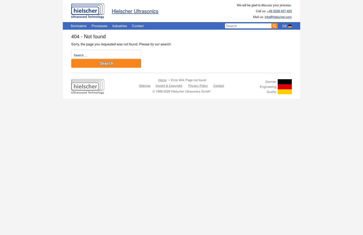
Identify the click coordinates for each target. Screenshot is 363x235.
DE (284, 26)
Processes (99, 25)
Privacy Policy (198, 85)
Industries (119, 25)
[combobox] (248, 25)
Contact (137, 25)
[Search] (274, 26)
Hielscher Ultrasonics (135, 11)
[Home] (87, 10)
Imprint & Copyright (169, 85)
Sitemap (144, 85)
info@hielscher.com (278, 17)
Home (162, 80)
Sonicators (79, 25)
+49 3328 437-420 (279, 11)
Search (106, 63)
